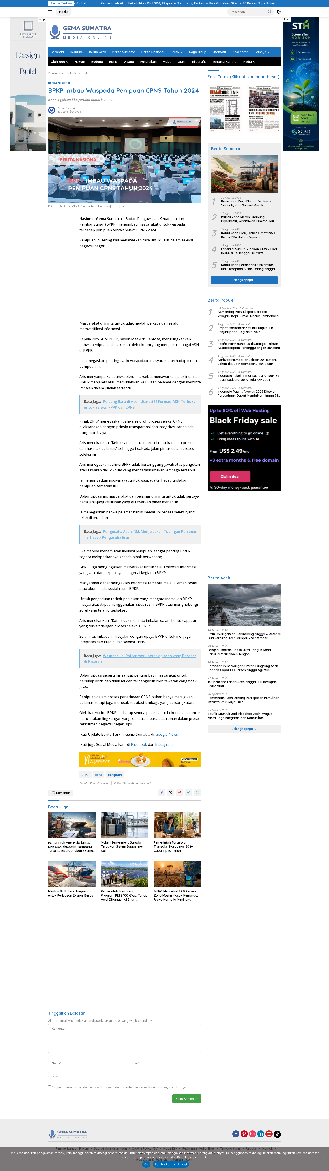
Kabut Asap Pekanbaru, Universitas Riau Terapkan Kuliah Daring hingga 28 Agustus (248, 267)
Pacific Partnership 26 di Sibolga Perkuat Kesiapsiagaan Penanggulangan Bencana (249, 346)
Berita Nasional (152, 52)
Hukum (80, 62)
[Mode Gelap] (278, 12)
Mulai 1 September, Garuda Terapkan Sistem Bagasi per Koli (122, 846)
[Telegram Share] (188, 792)
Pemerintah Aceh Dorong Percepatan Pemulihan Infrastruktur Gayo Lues (243, 700)
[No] (323, 1159)
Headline (76, 52)
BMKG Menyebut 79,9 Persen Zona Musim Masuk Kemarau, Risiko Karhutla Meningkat (176, 895)
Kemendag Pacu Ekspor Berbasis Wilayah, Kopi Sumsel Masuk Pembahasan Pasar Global (246, 203)
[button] (269, 11)
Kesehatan (240, 52)
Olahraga (58, 62)
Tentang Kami (223, 62)
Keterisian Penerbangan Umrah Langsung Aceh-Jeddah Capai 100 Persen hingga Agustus (243, 668)
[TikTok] (277, 1134)
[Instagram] (252, 1134)
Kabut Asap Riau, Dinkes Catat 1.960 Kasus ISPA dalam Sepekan (248, 235)
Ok (146, 1164)
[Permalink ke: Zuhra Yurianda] (51, 110)
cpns (98, 775)
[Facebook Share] (161, 792)
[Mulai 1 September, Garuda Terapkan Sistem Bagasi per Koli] (124, 825)
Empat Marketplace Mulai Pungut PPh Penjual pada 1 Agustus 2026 (245, 330)
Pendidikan (148, 62)
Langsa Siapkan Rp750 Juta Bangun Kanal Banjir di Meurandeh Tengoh (239, 652)
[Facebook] (235, 1134)
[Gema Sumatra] (81, 32)
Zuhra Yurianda (67, 108)
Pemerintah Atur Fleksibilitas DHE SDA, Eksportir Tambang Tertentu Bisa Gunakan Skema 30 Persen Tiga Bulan (140, 3)
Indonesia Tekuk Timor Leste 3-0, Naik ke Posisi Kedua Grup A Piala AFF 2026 (248, 378)
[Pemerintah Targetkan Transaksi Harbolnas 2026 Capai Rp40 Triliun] (177, 825)
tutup (42, 19)
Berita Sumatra (123, 52)
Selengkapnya (243, 280)
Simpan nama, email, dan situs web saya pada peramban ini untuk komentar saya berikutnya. (119, 1087)
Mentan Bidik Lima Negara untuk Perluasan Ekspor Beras (70, 893)
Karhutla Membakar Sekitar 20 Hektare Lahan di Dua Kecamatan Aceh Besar (247, 362)
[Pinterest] (244, 1134)
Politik (175, 52)
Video (167, 62)
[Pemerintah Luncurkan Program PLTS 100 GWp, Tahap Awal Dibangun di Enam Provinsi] (124, 874)
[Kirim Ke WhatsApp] (197, 792)
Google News (167, 734)
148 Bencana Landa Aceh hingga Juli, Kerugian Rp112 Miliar (242, 684)
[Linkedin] (260, 1134)
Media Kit (249, 62)
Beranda (57, 52)
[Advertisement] (199, 31)
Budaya (97, 62)
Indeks (63, 11)
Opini (181, 62)
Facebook (139, 744)
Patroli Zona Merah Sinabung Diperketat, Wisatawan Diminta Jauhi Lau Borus (248, 219)
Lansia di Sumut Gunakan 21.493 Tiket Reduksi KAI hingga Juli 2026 (249, 251)
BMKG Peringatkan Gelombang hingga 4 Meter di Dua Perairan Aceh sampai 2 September (244, 636)
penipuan (115, 775)
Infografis (199, 62)
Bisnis (113, 62)
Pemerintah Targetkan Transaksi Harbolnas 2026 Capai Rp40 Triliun (173, 846)
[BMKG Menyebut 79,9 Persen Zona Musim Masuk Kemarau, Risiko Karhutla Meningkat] (177, 874)
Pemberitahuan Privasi (171, 1164)
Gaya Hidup (197, 52)
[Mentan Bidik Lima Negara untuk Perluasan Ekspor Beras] (72, 874)
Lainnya (260, 52)
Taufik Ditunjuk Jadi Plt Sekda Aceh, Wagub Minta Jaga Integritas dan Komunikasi (240, 716)
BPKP (85, 775)
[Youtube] (269, 1134)
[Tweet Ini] (170, 792)
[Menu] (51, 12)
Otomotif (219, 52)
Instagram (164, 744)
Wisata (129, 62)
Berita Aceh (97, 52)
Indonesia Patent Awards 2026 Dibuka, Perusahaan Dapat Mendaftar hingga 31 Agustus (248, 394)
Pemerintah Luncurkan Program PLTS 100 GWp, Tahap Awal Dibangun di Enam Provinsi (124, 895)
